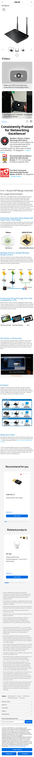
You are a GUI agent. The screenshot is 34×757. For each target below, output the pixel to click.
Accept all (25, 754)
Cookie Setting (17, 749)
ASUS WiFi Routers (13, 698)
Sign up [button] (28, 722)
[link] (17, 2)
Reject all (9, 754)
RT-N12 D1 (5, 6)
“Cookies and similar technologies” (17, 746)
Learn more (17, 516)
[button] (2, 2)
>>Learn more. (15, 176)
